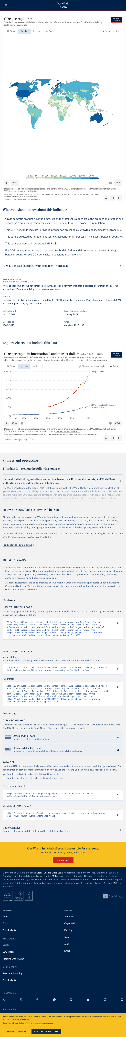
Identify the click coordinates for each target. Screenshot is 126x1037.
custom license (98, 880)
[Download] (106, 198)
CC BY (38, 199)
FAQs (115, 883)
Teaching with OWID (13, 959)
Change (94, 366)
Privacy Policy (25, 1023)
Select (113, 31)
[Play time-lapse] (6, 183)
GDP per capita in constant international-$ (57, 254)
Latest (6, 945)
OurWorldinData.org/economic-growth (19, 199)
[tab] (11, 31)
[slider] (110, 183)
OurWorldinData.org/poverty (15, 440)
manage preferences (44, 1023)
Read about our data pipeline (17, 545)
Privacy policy (9, 1009)
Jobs (66, 944)
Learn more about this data (25, 191)
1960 (14, 183)
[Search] (120, 5)
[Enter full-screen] (119, 198)
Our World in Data (63, 5)
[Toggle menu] (6, 5)
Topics (6, 917)
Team (67, 937)
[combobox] (120, 5)
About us (69, 917)
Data (5, 923)
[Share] (112, 198)
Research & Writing (12, 973)
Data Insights (9, 930)
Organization (70, 923)
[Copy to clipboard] (114, 623)
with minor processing (14, 304)
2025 (117, 183)
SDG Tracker (9, 952)
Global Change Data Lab (49, 873)
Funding (68, 930)
